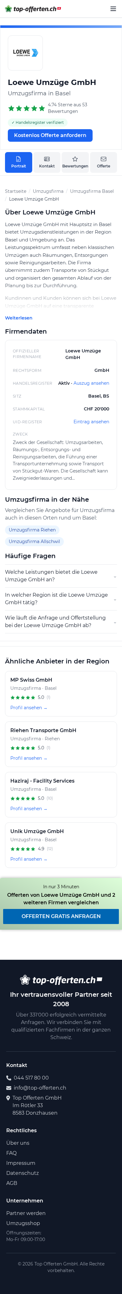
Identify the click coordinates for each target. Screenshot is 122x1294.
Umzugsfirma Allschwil (34, 541)
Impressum (20, 1163)
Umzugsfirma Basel (92, 191)
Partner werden (26, 1213)
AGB (11, 1183)
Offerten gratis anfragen (61, 916)
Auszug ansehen (91, 383)
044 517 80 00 (31, 1078)
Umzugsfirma (48, 191)
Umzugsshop (23, 1223)
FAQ (11, 1153)
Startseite (15, 191)
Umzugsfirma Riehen (32, 530)
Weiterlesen (19, 318)
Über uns (17, 1143)
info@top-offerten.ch (40, 1088)
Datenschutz (22, 1173)
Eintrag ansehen (91, 422)
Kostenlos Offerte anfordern (50, 135)
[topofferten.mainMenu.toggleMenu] (113, 9)
